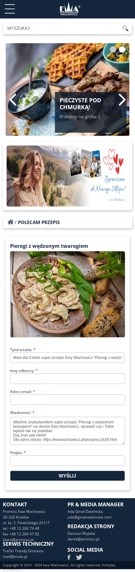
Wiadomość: (22, 412)
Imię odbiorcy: (24, 370)
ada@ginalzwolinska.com (89, 517)
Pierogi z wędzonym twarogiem (49, 246)
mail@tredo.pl (15, 556)
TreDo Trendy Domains (23, 551)
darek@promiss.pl (83, 539)
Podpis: (18, 452)
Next (122, 99)
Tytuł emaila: (22, 349)
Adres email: (22, 391)
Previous (13, 99)
